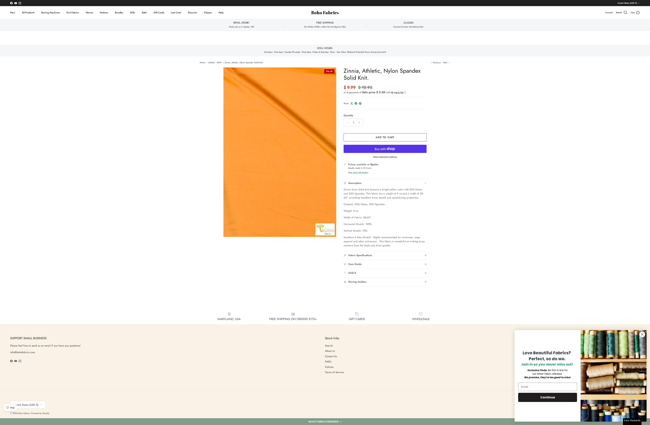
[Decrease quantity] (347, 122)
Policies (329, 367)
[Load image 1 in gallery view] (279, 152)
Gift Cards (159, 12)
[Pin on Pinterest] (360, 103)
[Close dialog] (642, 334)
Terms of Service (334, 372)
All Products (28, 12)
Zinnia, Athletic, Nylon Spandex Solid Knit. (244, 62)
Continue (547, 397)
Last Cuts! (176, 12)
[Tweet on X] (351, 103)
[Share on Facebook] (356, 103)
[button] (325, 421)
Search (329, 346)
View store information (358, 172)
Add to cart (385, 137)
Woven (89, 12)
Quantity (348, 115)
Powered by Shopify (40, 413)
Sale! (144, 12)
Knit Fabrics (73, 12)
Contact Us (331, 356)
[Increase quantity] (360, 122)
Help (221, 12)
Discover (192, 12)
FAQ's (328, 361)
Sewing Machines (50, 12)
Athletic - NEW (214, 62)
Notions (104, 12)
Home (202, 62)
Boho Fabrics (24, 413)
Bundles (119, 12)
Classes (208, 12)
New (12, 12)
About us (330, 351)
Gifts (132, 12)
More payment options (385, 156)
